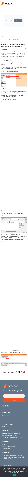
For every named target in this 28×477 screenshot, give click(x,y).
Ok (14, 474)
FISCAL (19, 34)
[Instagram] (5, 406)
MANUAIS (3, 36)
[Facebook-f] (3, 406)
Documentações (13, 34)
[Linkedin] (8, 406)
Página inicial (4, 34)
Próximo (14, 400)
